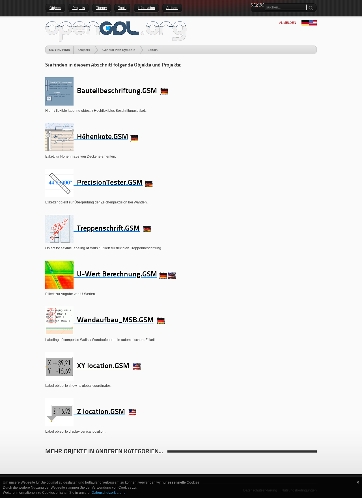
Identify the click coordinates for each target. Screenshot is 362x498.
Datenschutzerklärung (109, 493)
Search (255, 15)
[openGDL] (116, 31)
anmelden (287, 22)
